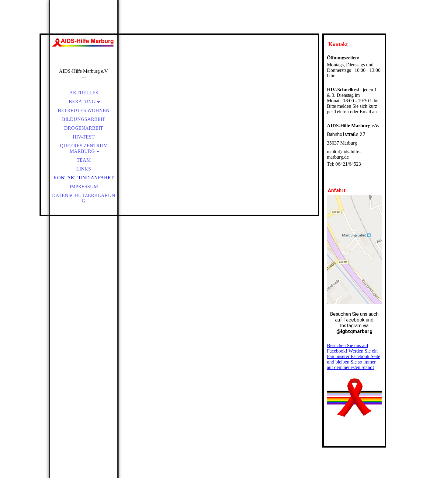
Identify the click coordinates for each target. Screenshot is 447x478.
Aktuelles (83, 92)
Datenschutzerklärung (83, 198)
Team (84, 160)
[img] (83, 42)
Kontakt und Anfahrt (84, 177)
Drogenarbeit (83, 128)
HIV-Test (84, 136)
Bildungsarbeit (83, 119)
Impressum (84, 186)
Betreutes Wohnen (83, 110)
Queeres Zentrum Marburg (84, 148)
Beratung (82, 101)
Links (83, 168)
